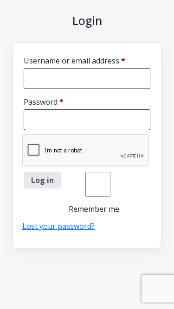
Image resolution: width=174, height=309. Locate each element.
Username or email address (87, 60)
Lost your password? (58, 226)
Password (59, 101)
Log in (42, 180)
